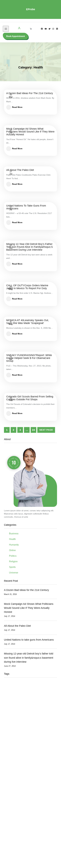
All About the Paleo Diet (20, 170)
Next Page (46, 430)
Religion (13, 561)
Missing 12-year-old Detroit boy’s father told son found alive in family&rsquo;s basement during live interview (29, 247)
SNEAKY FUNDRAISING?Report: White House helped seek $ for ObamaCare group (29, 358)
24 (33, 429)
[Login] (19, 29)
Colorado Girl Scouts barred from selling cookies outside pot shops (29, 398)
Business (13, 533)
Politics (12, 556)
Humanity (14, 544)
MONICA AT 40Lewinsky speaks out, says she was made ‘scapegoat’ (27, 322)
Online (12, 550)
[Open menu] (6, 29)
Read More (17, 107)
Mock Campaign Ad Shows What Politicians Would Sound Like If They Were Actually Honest (30, 131)
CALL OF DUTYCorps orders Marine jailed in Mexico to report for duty (27, 287)
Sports (12, 567)
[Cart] (31, 28)
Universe (13, 572)
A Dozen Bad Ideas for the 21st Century (29, 93)
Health (12, 539)
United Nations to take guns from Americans (26, 207)
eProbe (30, 9)
